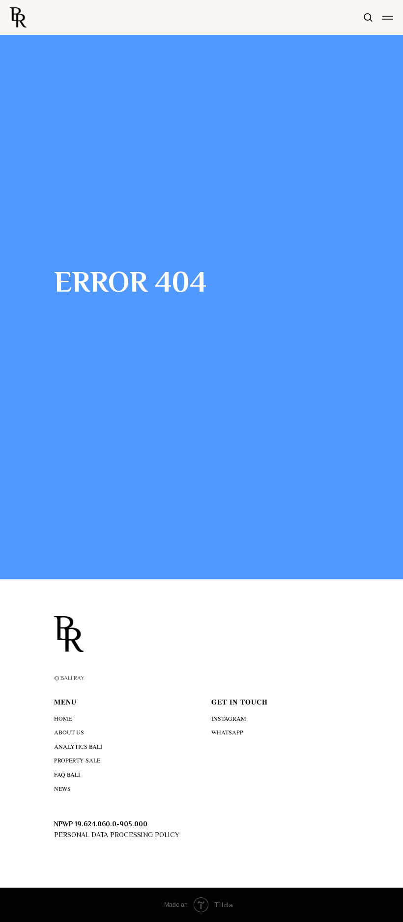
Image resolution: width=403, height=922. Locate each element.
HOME (63, 718)
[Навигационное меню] (387, 18)
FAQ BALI (67, 774)
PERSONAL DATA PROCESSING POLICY (116, 835)
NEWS (62, 788)
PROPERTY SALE (77, 760)
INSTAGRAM (228, 718)
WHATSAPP (227, 732)
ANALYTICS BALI (78, 746)
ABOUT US (69, 732)
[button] (368, 17)
